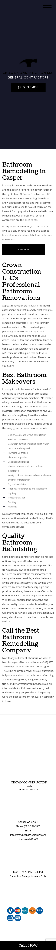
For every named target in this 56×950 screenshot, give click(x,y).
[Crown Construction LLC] (28, 62)
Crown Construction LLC (29, 784)
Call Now (23, 249)
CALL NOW (28, 945)
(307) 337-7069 (28, 87)
